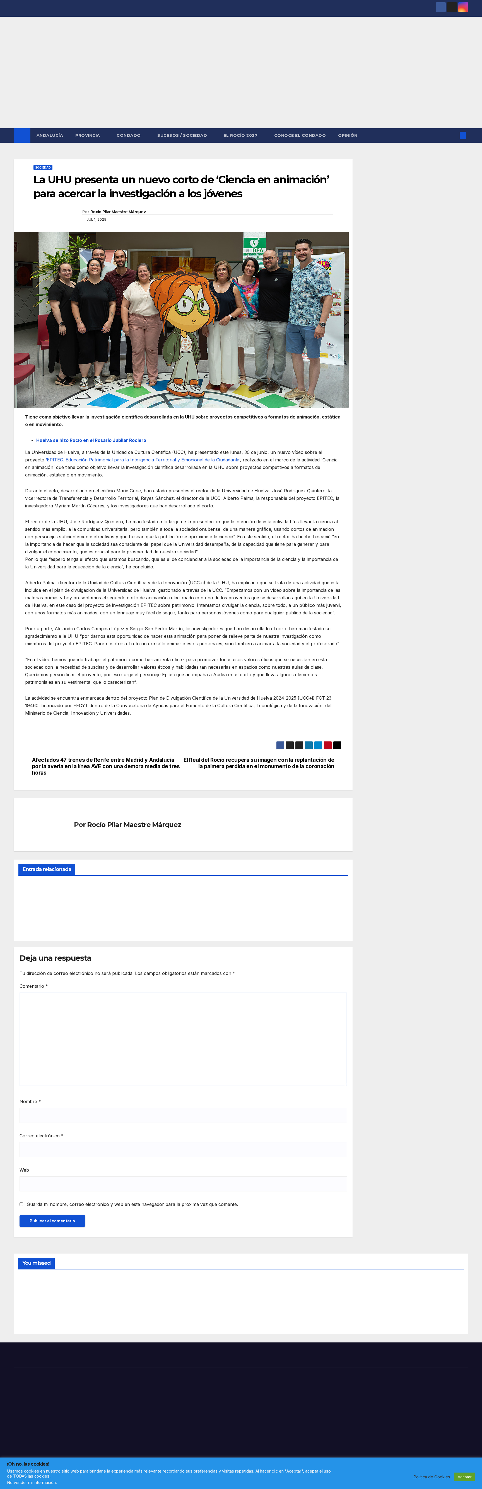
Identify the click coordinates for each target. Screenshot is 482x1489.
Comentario (34, 986)
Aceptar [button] (465, 1477)
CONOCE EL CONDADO (300, 135)
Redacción (32, 923)
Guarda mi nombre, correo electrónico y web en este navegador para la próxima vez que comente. (132, 1204)
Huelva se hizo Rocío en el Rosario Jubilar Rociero (91, 440)
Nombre (30, 1101)
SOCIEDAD (43, 167)
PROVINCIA (88, 135)
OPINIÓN (348, 135)
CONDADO (129, 135)
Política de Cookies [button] (431, 1477)
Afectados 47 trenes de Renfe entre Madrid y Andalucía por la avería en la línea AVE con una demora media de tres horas (106, 766)
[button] (453, 135)
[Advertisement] (241, 86)
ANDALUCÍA (50, 135)
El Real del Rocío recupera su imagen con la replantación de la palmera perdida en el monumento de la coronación (259, 763)
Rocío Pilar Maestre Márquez (118, 211)
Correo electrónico (42, 1135)
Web (24, 1170)
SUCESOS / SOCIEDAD (182, 135)
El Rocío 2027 (241, 135)
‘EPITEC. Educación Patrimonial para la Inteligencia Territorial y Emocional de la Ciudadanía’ (143, 460)
